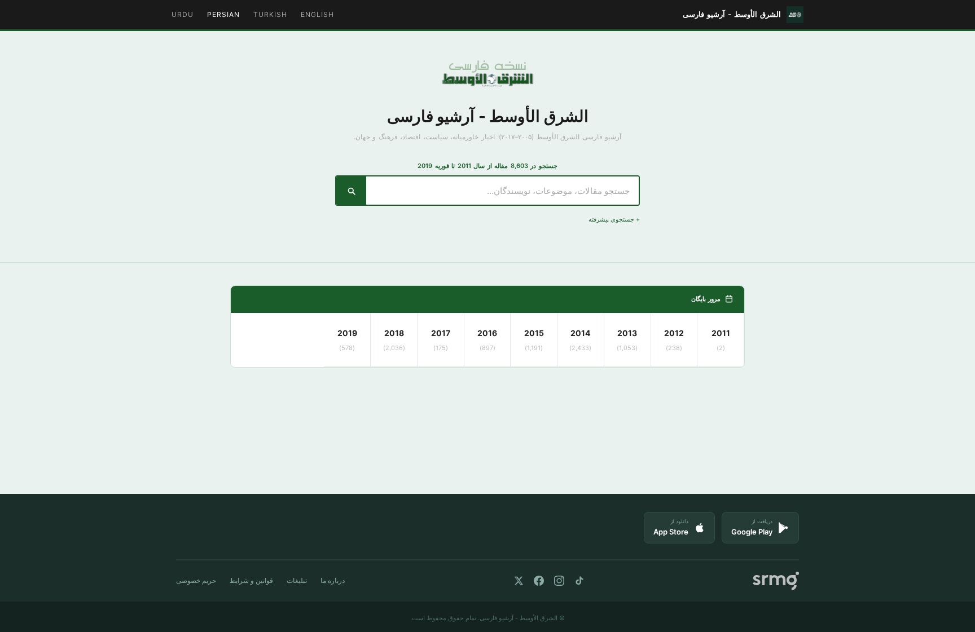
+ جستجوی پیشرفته (614, 219)
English (317, 14)
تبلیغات (297, 580)
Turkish (270, 14)
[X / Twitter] (518, 581)
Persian (223, 14)
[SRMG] (776, 581)
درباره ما (332, 580)
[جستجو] (351, 190)
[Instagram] (559, 581)
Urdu (183, 14)
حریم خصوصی (196, 580)
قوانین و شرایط (251, 580)
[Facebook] (539, 581)
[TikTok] (579, 581)
